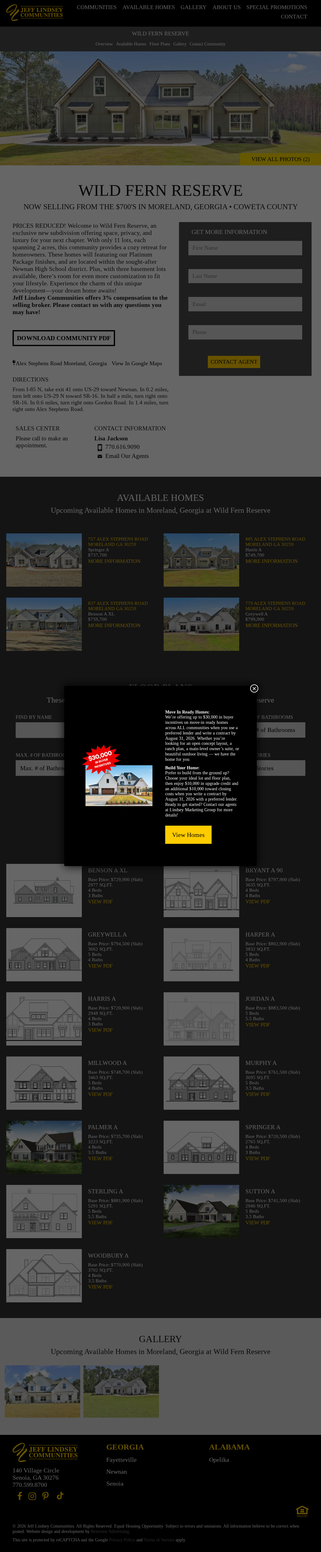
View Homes (188, 834)
